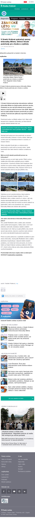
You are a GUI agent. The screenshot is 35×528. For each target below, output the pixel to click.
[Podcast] (1, 99)
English (28, 512)
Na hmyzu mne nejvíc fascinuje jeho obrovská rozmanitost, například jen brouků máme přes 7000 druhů (20, 373)
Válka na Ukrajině (6, 459)
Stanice (3, 464)
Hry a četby (5, 306)
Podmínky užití (20, 512)
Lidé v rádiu (21, 464)
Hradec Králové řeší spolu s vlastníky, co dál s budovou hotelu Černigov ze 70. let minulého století (21, 345)
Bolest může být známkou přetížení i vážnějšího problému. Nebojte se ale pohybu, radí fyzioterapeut (21, 381)
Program (17, 9)
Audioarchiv (24, 9)
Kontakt (20, 469)
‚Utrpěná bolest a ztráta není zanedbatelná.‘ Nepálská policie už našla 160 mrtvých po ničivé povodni (17, 433)
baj (17, 283)
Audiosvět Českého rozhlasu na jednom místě (13, 320)
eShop (3, 466)
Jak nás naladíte (23, 459)
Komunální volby (6, 462)
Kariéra (20, 466)
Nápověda (21, 462)
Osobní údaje (11, 512)
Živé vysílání (5, 313)
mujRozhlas (4, 301)
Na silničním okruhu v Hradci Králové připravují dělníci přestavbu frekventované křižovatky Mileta (20, 329)
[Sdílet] (4, 99)
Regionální (5, 19)
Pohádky (4, 309)
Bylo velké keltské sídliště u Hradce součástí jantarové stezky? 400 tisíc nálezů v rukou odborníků (20, 388)
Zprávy (3, 48)
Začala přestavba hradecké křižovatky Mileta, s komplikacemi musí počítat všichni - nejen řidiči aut (17, 129)
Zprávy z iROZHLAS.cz (9, 406)
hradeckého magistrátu (14, 255)
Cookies (3, 512)
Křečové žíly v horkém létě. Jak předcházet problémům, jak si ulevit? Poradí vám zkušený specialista (21, 357)
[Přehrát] (3, 93)
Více (28, 19)
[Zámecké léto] (17, 28)
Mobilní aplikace (6, 482)
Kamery (32, 9)
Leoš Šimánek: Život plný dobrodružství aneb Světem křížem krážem (20, 365)
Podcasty (4, 479)
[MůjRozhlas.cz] (3, 56)
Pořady (22, 19)
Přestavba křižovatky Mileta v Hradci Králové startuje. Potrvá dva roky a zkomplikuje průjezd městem (18, 212)
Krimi (15, 306)
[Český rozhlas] (6, 2)
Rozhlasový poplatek (24, 471)
